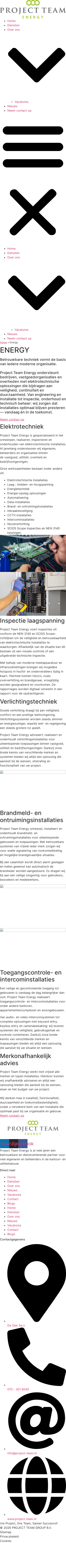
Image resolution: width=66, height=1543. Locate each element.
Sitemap (5, 1532)
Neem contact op (19, 110)
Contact (13, 1199)
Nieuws (12, 106)
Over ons (13, 1186)
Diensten (13, 25)
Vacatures (21, 102)
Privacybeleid (9, 1536)
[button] (33, 179)
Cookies (5, 1541)
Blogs (11, 1203)
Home (11, 21)
